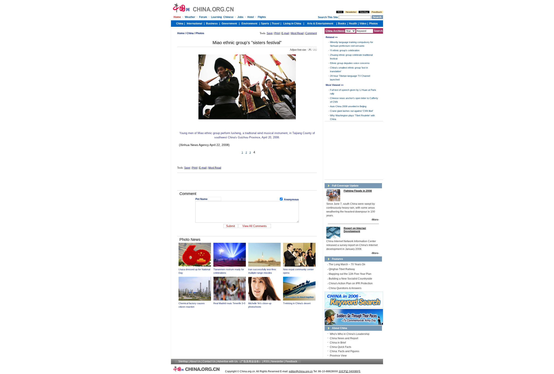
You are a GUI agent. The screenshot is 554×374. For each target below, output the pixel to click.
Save (270, 33)
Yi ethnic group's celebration (344, 50)
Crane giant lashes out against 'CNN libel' (351, 111)
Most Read (297, 33)
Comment (311, 33)
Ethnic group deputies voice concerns (350, 63)
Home (181, 33)
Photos (200, 33)
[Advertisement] (247, 181)
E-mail (285, 33)
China (190, 33)
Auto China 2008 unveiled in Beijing (348, 106)
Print (277, 33)
